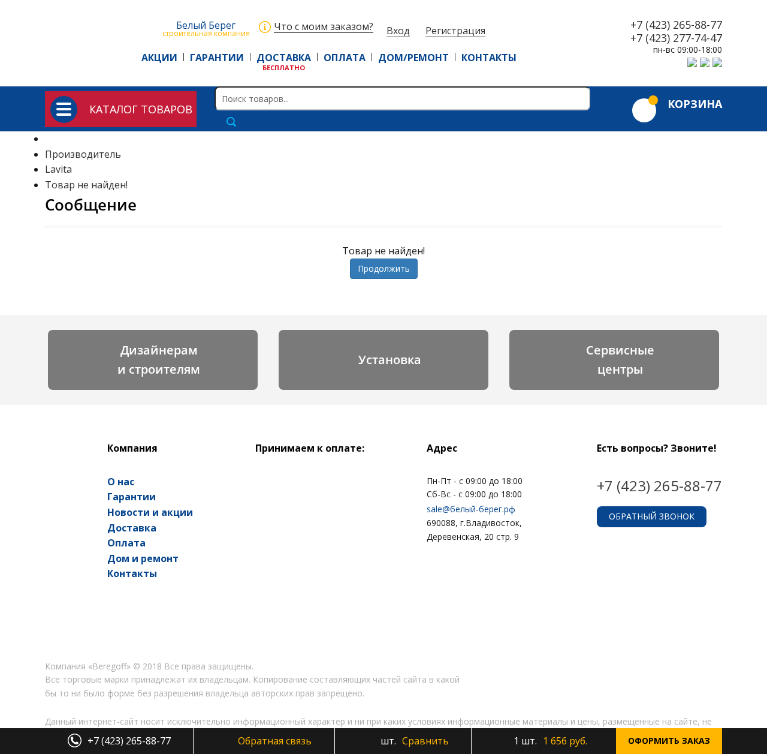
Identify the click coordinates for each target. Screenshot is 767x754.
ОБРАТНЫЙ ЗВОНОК (651, 516)
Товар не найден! (86, 184)
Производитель (83, 154)
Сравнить (413, 740)
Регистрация (455, 31)
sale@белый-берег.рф (471, 509)
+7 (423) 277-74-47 (676, 38)
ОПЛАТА (345, 57)
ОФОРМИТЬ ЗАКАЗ (669, 740)
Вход (398, 31)
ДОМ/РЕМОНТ (413, 57)
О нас (120, 481)
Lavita (58, 169)
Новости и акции (150, 512)
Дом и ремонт (143, 558)
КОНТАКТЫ (489, 57)
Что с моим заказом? (323, 26)
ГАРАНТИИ (217, 57)
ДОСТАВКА (283, 57)
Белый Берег (206, 28)
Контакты (132, 573)
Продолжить (384, 268)
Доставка (131, 527)
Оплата (126, 542)
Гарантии (131, 496)
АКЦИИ (159, 57)
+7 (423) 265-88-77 (676, 25)
